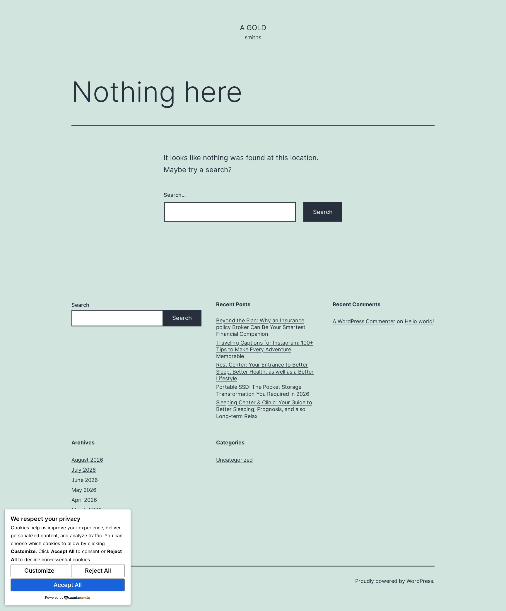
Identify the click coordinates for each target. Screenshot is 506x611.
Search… (175, 195)
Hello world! (419, 321)
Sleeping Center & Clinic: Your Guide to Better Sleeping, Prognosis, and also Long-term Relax (264, 409)
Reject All (98, 570)
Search (80, 305)
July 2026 (83, 470)
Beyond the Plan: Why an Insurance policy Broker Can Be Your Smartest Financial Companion (260, 327)
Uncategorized (234, 460)
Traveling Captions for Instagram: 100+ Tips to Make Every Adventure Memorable (264, 350)
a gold (253, 27)
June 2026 (84, 480)
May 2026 (83, 490)
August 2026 (87, 460)
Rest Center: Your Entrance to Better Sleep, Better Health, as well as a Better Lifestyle (265, 371)
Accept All (68, 584)
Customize (39, 570)
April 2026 (84, 500)
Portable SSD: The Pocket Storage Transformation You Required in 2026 (262, 390)
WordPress (419, 581)
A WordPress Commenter (364, 321)
